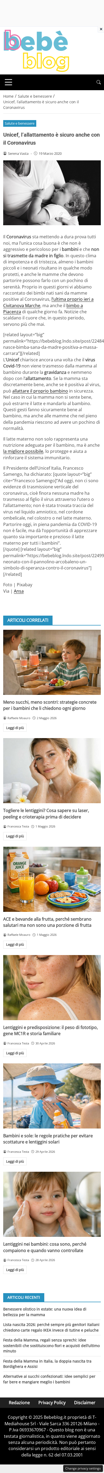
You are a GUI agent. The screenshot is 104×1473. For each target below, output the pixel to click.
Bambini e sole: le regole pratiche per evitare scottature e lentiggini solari (48, 1139)
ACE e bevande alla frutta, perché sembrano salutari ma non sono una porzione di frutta (47, 922)
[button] (99, 82)
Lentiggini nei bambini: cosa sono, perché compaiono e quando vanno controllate (44, 1247)
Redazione (19, 1402)
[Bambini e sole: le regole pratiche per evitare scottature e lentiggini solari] (52, 1095)
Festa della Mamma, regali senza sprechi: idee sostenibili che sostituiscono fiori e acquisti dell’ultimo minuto (51, 1345)
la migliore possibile (23, 451)
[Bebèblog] (36, 50)
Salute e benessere (19, 123)
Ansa (19, 591)
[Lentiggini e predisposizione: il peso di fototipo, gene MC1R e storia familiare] (52, 987)
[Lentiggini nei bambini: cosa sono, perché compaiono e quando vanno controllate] (52, 1204)
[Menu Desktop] (8, 82)
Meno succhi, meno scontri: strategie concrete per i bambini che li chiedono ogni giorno (50, 705)
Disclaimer (84, 1402)
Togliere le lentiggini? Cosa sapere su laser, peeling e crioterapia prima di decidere (46, 813)
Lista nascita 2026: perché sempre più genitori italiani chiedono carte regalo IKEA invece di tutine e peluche (51, 1327)
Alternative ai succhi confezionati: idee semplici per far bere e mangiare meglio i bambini (49, 1379)
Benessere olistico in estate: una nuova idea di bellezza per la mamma (44, 1311)
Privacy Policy (52, 1402)
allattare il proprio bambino (40, 391)
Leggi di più (15, 727)
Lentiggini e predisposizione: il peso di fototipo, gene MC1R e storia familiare (50, 1030)
